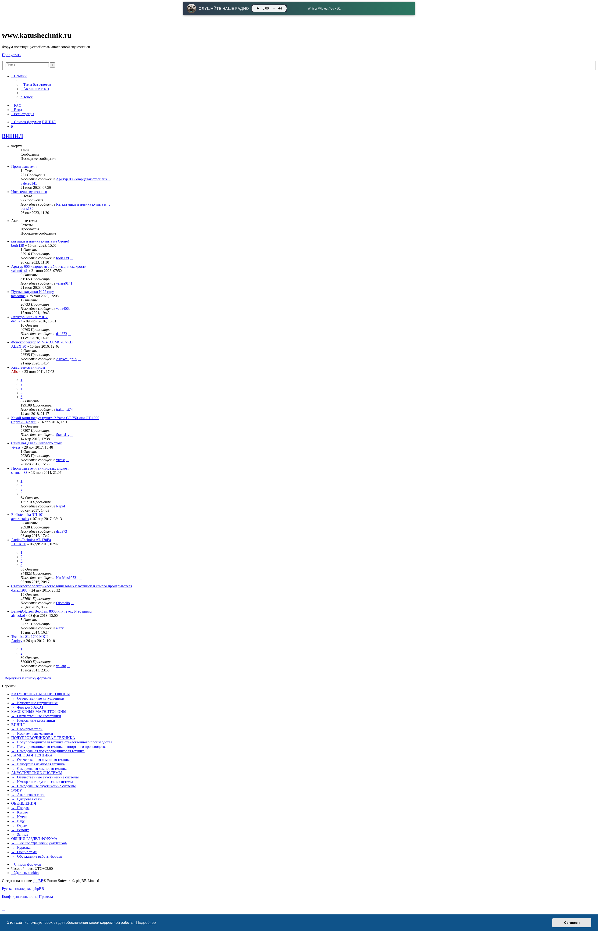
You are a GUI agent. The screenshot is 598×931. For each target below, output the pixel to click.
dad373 (16, 321)
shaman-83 (19, 472)
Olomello (63, 603)
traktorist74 (64, 409)
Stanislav (62, 435)
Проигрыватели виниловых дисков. (40, 468)
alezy (60, 628)
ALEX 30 (18, 346)
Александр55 (66, 359)
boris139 (27, 208)
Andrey (16, 641)
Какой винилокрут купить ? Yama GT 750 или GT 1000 (55, 418)
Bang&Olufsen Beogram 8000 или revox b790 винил (51, 611)
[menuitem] (36, 84)
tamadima (18, 296)
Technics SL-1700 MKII (29, 637)
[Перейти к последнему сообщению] (71, 258)
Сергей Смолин (23, 422)
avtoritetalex (20, 519)
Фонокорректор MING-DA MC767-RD (42, 342)
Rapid (60, 506)
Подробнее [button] (146, 922)
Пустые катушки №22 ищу (32, 292)
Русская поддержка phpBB (23, 889)
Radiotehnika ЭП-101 (27, 515)
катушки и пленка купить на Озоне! (40, 241)
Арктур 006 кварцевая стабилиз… (83, 179)
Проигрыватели (24, 166)
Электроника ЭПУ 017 (29, 317)
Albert (16, 372)
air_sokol (18, 615)
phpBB (38, 881)
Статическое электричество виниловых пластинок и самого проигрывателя (71, 586)
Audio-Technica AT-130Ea (31, 540)
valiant (61, 666)
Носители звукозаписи (29, 192)
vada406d (63, 308)
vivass (15, 447)
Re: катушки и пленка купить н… (83, 204)
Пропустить (11, 55)
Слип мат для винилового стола (36, 443)
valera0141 (29, 183)
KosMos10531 (67, 578)
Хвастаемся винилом (28, 367)
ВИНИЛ (12, 136)
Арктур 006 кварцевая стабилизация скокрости (48, 266)
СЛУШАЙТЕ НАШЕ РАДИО (224, 8)
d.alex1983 (19, 590)
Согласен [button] (572, 922)
